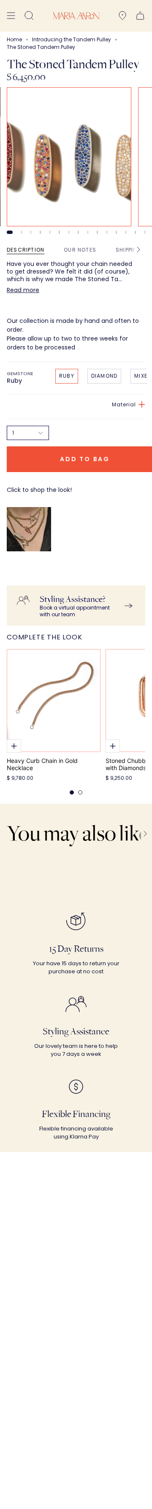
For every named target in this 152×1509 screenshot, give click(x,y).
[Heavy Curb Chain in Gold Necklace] (53, 701)
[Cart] (140, 16)
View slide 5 (49, 232)
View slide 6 (59, 232)
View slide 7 (68, 232)
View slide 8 (78, 232)
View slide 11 (106, 232)
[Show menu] (11, 16)
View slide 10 (97, 232)
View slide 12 (116, 232)
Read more (23, 290)
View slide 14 (135, 232)
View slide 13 (125, 232)
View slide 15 (144, 232)
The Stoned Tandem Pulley (38, 566)
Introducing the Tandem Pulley (71, 39)
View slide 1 (10, 232)
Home (14, 39)
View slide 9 (87, 232)
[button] (29, 16)
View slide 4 (40, 232)
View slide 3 (30, 232)
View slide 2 (21, 232)
